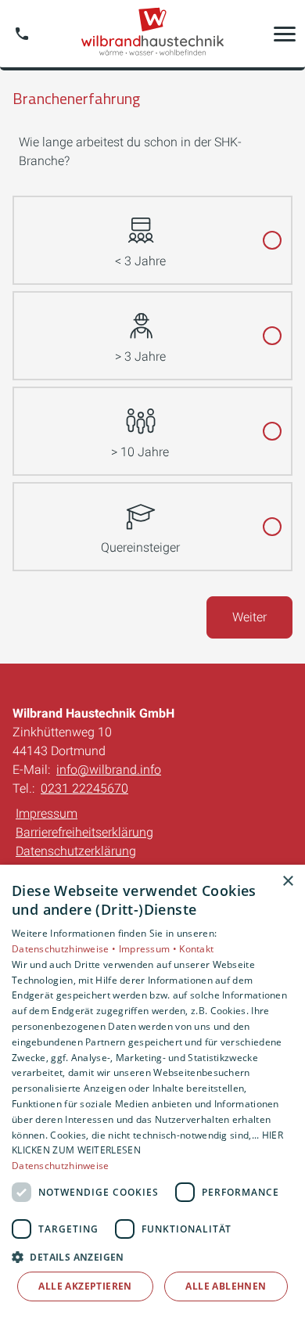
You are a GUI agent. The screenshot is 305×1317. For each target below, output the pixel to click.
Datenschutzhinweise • (65, 948)
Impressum (46, 813)
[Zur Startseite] (152, 33)
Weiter (249, 617)
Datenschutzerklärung (76, 851)
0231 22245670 (84, 788)
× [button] (287, 881)
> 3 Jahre (140, 356)
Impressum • (149, 948)
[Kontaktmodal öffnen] (22, 34)
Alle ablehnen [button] (225, 1286)
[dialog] (152, 1091)
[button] (285, 34)
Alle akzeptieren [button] (84, 1286)
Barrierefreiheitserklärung (84, 832)
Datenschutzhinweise (60, 1165)
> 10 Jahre (140, 451)
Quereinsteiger (140, 547)
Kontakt (196, 948)
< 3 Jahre (140, 261)
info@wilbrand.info (108, 769)
